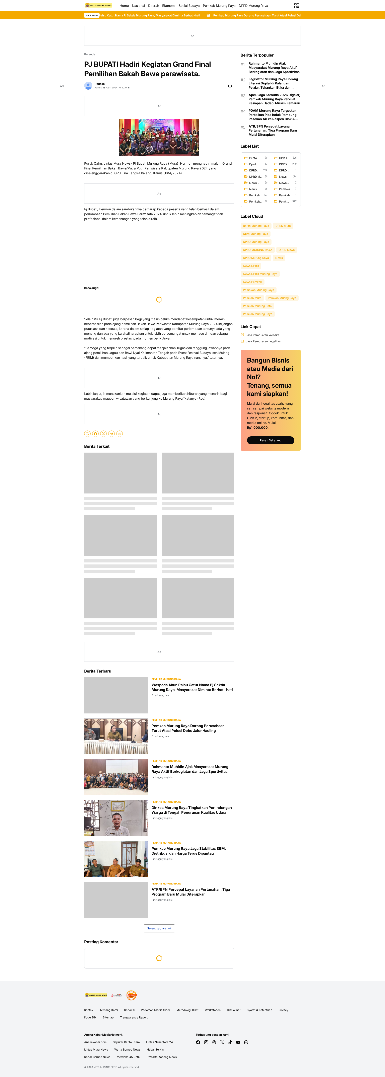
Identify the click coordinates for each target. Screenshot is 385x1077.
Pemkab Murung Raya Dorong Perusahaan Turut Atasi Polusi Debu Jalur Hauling (207, 15)
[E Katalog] (117, 995)
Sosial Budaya (189, 6)
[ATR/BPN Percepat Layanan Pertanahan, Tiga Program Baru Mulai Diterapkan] (116, 900)
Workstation (213, 1010)
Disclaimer (233, 1010)
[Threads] (214, 1042)
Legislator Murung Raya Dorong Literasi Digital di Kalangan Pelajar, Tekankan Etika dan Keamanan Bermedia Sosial (273, 83)
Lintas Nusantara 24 (159, 1042)
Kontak (88, 1010)
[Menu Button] (297, 6)
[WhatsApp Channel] (246, 1042)
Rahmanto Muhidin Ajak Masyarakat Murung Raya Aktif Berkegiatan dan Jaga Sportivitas (190, 769)
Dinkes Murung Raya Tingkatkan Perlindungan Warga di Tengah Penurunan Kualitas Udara (192, 809)
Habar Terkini (155, 1049)
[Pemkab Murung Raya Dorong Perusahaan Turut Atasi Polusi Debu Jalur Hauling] (116, 736)
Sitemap (108, 1017)
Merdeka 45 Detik (128, 1057)
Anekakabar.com (95, 1042)
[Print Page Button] (230, 86)
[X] (103, 434)
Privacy (283, 1010)
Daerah (153, 6)
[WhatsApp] (87, 434)
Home (124, 6)
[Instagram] (206, 1042)
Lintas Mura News (96, 1049)
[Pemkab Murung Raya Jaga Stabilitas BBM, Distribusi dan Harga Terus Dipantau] (116, 859)
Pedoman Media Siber (155, 1010)
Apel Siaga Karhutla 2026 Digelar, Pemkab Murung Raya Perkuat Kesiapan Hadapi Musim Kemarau (274, 99)
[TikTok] (230, 1042)
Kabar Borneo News (97, 1057)
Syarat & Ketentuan (259, 1010)
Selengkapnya (156, 928)
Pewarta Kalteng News (162, 1057)
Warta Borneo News (127, 1049)
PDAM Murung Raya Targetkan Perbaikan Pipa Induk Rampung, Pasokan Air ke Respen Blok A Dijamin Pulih (273, 114)
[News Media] (131, 995)
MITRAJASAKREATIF (105, 1067)
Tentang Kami (109, 1010)
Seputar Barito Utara (126, 1042)
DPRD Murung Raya (253, 6)
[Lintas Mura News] (98, 5)
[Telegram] (111, 434)
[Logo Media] (96, 995)
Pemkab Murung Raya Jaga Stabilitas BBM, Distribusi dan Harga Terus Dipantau (189, 850)
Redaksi (129, 1010)
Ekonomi (168, 6)
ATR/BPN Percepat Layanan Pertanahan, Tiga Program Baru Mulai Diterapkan (191, 891)
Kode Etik (90, 1017)
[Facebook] (95, 434)
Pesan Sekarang (271, 440)
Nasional (138, 6)
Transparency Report (134, 1017)
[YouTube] (238, 1042)
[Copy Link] (119, 434)
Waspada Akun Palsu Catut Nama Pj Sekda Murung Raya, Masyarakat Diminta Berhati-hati (192, 687)
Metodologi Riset (187, 1010)
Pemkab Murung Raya (219, 6)
